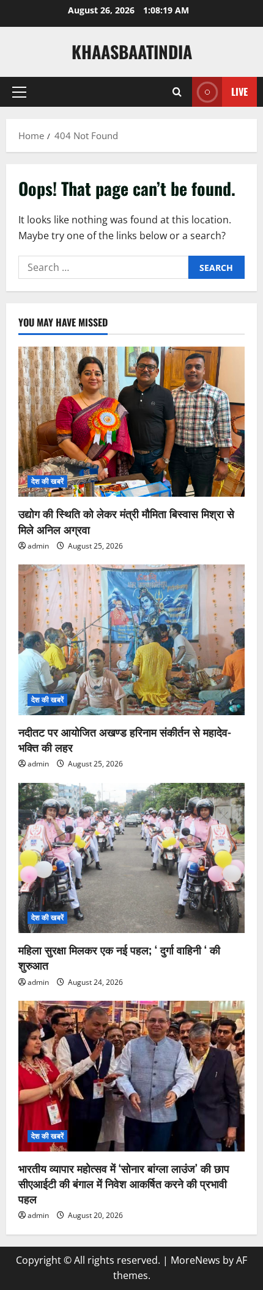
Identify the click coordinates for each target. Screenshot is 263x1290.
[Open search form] (177, 92)
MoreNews (195, 1260)
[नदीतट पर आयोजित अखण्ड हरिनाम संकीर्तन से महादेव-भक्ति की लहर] (131, 639)
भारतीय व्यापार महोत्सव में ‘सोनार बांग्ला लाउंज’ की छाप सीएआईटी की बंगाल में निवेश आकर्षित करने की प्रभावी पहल (123, 1183)
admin (38, 546)
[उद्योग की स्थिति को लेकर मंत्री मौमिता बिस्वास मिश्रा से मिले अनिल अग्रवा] (131, 422)
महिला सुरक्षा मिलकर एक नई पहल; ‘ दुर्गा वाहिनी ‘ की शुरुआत (119, 957)
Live (239, 91)
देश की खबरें (47, 481)
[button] (19, 92)
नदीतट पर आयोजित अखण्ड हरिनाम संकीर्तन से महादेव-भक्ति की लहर (124, 739)
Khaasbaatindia (132, 51)
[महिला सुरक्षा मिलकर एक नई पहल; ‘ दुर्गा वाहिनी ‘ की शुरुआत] (131, 858)
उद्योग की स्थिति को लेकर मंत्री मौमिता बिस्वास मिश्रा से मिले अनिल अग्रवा (126, 520)
